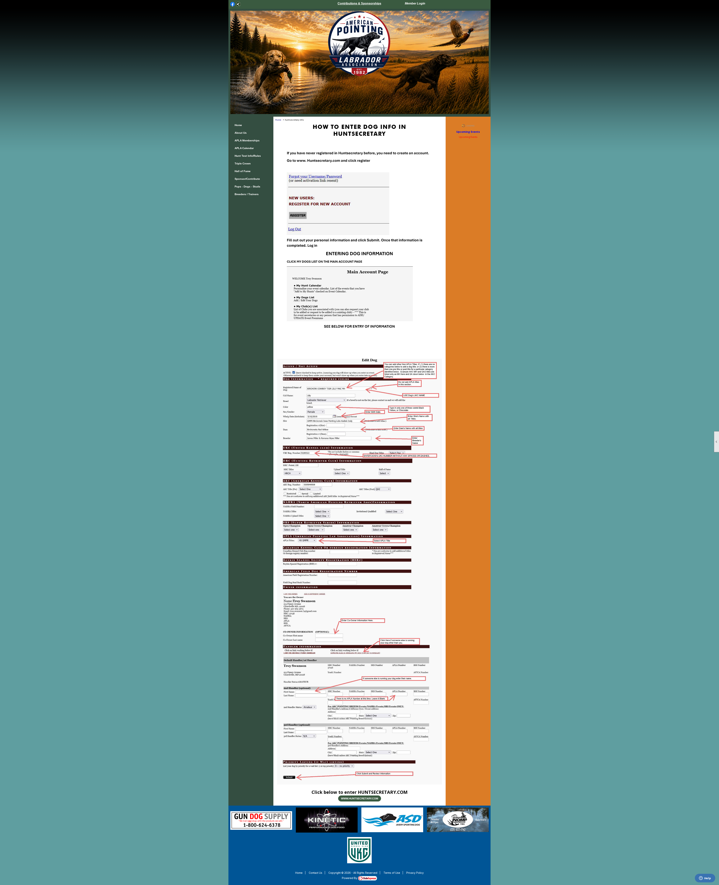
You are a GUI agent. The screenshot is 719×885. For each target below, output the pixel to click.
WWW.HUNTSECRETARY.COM (359, 798)
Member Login (415, 3)
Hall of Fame (243, 171)
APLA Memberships (247, 140)
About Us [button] (241, 132)
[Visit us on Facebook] (232, 4)
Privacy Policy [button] (415, 872)
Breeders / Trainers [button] (247, 194)
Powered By (350, 878)
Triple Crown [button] (243, 163)
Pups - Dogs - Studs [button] (247, 186)
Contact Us (315, 872)
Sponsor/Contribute (247, 178)
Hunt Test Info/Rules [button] (248, 155)
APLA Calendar (244, 148)
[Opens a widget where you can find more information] (705, 878)
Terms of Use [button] (391, 872)
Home (238, 125)
